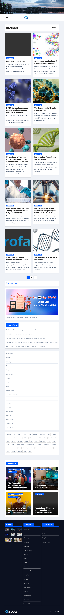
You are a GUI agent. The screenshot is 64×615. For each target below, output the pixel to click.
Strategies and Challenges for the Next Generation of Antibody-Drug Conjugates (17, 159)
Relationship (9, 411)
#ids (19, 434)
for (31, 441)
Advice (24, 434)
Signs (8, 448)
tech (19, 448)
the (32, 448)
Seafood (8, 415)
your (30, 451)
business (35, 434)
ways (8, 451)
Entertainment (10, 374)
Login (43, 530)
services (54, 444)
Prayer (39, 444)
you (25, 451)
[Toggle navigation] (7, 17)
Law (54, 441)
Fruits (7, 382)
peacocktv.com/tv (31, 444)
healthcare (42, 441)
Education (9, 370)
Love (8, 444)
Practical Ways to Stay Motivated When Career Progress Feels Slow (25, 338)
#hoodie (9, 434)
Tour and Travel (10, 427)
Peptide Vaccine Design (15, 61)
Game (7, 386)
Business (8, 357)
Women (20, 451)
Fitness (26, 441)
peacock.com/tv (20, 444)
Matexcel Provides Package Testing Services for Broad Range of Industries (17, 210)
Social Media (9, 419)
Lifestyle (8, 403)
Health (36, 441)
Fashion (8, 378)
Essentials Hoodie (52, 438)
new (13, 444)
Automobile (9, 353)
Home (50, 27)
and (30, 434)
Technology (10, 58)
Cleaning (8, 362)
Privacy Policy (46, 542)
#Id (14, 434)
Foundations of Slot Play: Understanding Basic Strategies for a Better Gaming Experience (32, 342)
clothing (54, 434)
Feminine (20, 441)
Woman (13, 451)
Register (44, 534)
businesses (42, 434)
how (49, 441)
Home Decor (9, 399)
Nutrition (8, 407)
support (14, 448)
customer (9, 438)
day (20, 438)
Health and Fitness (11, 395)
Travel (51, 448)
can (48, 434)
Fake (8, 441)
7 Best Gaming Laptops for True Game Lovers (19, 334)
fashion (13, 441)
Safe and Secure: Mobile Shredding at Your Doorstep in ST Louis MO (25, 346)
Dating (15, 438)
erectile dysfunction (41, 438)
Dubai (25, 438)
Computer (9, 366)
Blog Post (45, 538)
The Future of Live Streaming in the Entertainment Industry (23, 330)
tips (36, 448)
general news (10, 390)
